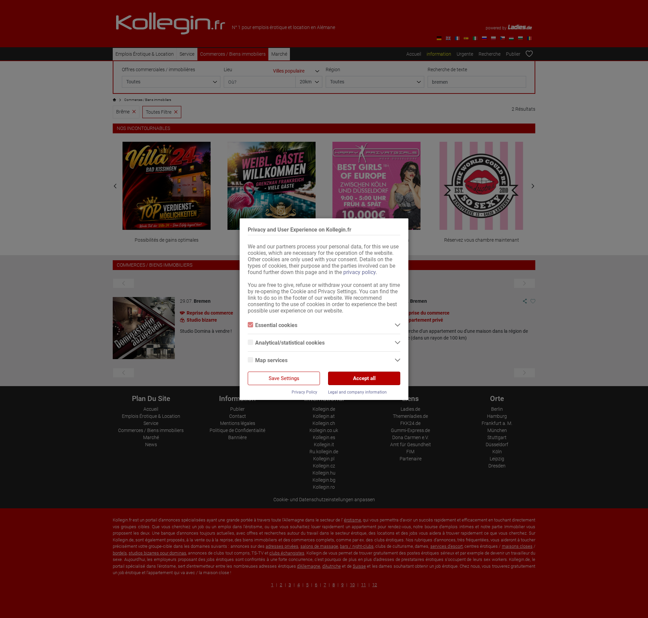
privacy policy (359, 272)
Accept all (364, 378)
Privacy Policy (304, 392)
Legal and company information (357, 392)
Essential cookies (276, 325)
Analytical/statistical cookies (290, 343)
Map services (271, 360)
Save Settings (284, 378)
